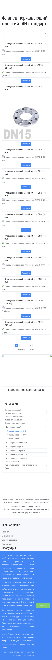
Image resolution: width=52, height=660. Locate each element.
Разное (8, 468)
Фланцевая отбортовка (16, 454)
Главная (5, 532)
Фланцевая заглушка (15, 450)
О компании (7, 536)
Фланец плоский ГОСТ (17, 439)
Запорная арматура (13, 420)
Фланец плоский (13, 427)
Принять (43, 606)
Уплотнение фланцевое (16, 458)
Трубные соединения (14, 416)
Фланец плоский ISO (16, 435)
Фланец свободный (14, 446)
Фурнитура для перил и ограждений (21, 465)
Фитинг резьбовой (13, 410)
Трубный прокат (12, 461)
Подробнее (26, 59)
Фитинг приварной (13, 413)
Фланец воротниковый (16, 443)
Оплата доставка (9, 540)
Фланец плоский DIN (16, 431)
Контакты (6, 544)
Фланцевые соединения (16, 423)
